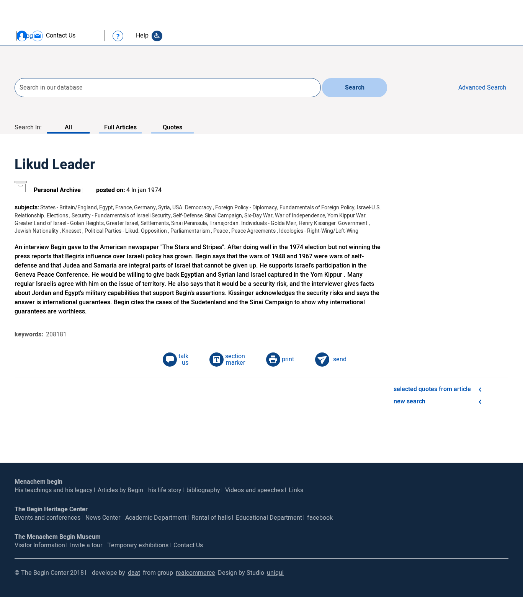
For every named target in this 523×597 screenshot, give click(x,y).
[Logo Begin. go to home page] (46, 25)
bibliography (203, 490)
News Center (102, 517)
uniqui (275, 572)
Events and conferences (47, 517)
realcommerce (195, 572)
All (68, 127)
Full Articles (120, 127)
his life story (164, 490)
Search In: (28, 127)
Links (296, 490)
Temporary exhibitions (137, 545)
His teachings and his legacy (54, 490)
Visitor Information (40, 545)
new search (409, 401)
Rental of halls (211, 517)
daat (134, 572)
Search (354, 87)
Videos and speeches (254, 490)
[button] (21, 36)
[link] (53, 36)
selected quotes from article (432, 389)
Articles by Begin (120, 490)
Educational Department (269, 517)
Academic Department (155, 517)
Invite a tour (86, 545)
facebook (320, 517)
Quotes (172, 127)
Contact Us (188, 545)
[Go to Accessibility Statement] (157, 36)
